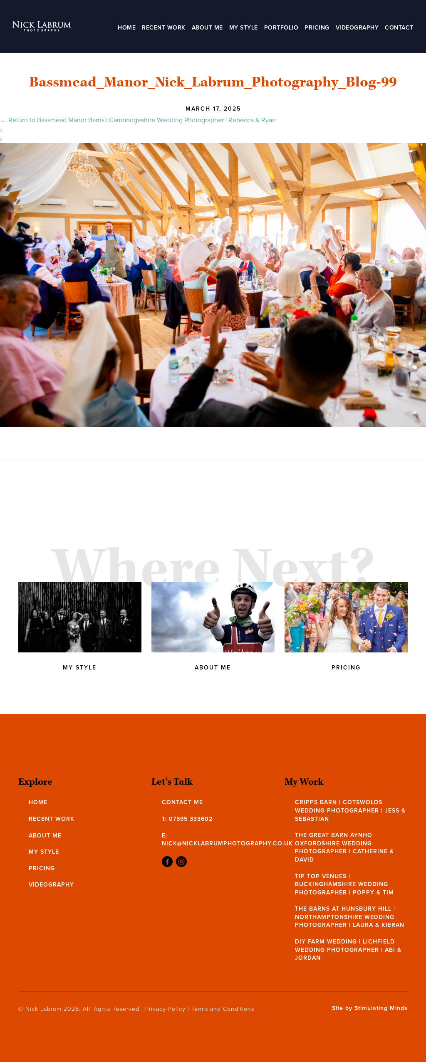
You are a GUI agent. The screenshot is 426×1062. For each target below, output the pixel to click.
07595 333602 (191, 819)
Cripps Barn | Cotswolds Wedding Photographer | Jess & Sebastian (350, 810)
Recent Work (164, 27)
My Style (243, 27)
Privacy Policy (165, 1009)
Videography (357, 27)
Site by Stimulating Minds (370, 1008)
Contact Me (182, 802)
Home (127, 27)
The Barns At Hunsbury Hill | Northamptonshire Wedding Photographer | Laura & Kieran (349, 916)
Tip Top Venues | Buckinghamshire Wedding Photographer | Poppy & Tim (344, 884)
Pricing (317, 27)
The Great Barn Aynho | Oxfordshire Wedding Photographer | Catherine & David (344, 847)
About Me (207, 27)
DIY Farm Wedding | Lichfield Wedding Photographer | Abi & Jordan (348, 949)
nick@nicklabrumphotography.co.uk (227, 843)
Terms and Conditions (222, 1009)
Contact (399, 27)
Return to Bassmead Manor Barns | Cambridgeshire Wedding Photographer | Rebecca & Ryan (138, 119)
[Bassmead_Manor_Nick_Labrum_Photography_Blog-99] (213, 424)
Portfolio (281, 27)
